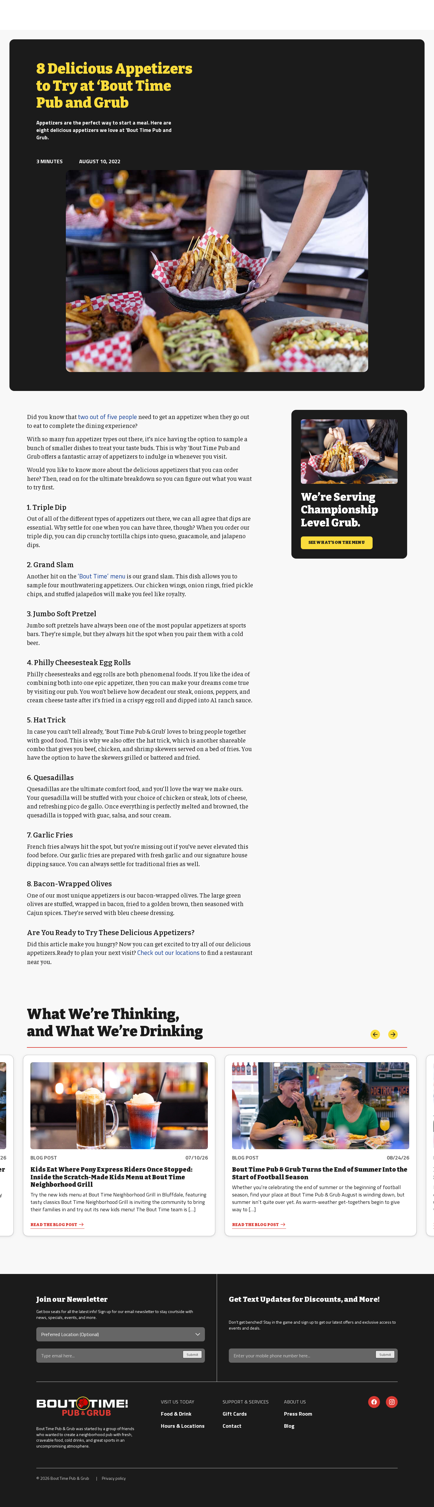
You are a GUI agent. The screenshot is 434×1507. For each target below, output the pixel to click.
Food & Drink (176, 1414)
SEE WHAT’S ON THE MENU (337, 542)
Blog (289, 1426)
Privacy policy (114, 1478)
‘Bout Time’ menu (101, 576)
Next (393, 1034)
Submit (192, 1354)
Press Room (298, 1414)
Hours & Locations (183, 1426)
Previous (375, 1034)
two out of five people (107, 416)
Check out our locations (168, 952)
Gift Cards (235, 1414)
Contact (232, 1426)
